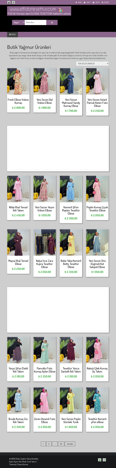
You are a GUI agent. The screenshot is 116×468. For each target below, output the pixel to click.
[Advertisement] (58, 148)
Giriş (80, 2)
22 (61, 444)
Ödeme (106, 2)
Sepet (97, 2)
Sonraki (70, 444)
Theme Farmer (22, 464)
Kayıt (88, 2)
